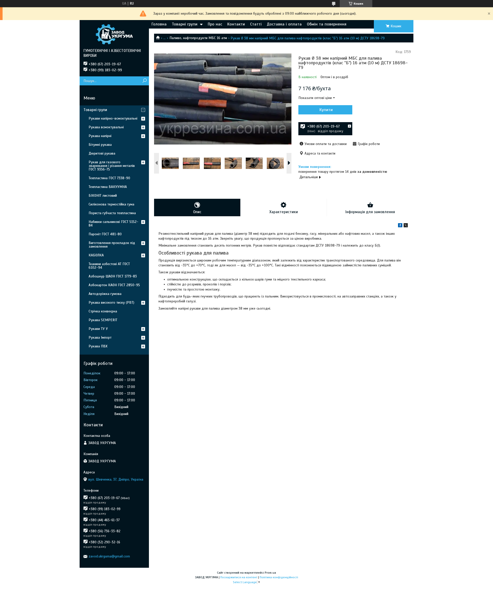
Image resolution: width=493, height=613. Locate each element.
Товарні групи (184, 24)
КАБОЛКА (96, 255)
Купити (326, 109)
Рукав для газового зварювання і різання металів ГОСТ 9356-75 (112, 166)
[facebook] (400, 226)
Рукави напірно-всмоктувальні (113, 118)
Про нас (215, 24)
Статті (256, 24)
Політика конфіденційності (279, 577)
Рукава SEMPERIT (103, 320)
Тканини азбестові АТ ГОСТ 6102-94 (109, 266)
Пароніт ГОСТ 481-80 (105, 234)
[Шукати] (144, 80)
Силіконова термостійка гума (111, 204)
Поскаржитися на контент (238, 577)
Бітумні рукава (100, 144)
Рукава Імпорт (100, 337)
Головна (159, 24)
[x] (406, 226)
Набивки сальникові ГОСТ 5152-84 (113, 224)
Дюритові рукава (102, 153)
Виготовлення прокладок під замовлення (112, 245)
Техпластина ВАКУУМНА (108, 187)
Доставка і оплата (284, 24)
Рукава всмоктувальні (106, 127)
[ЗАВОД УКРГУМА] (114, 34)
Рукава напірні (100, 136)
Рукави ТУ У (98, 329)
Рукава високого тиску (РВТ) (111, 302)
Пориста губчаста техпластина (112, 213)
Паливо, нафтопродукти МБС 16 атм (198, 38)
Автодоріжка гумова (105, 294)
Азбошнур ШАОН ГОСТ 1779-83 (113, 276)
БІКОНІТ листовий (103, 195)
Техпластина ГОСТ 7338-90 (109, 178)
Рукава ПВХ (98, 346)
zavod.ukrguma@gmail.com (109, 556)
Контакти (236, 24)
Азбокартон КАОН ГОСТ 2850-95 (114, 285)
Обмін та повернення (326, 24)
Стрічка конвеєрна (103, 311)
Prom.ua (270, 572)
